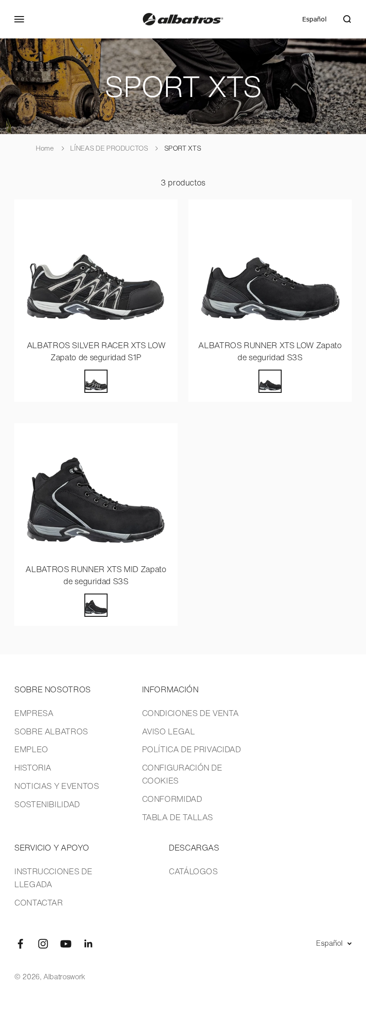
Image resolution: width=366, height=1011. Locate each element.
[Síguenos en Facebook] (20, 944)
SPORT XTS (182, 148)
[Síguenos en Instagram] (43, 944)
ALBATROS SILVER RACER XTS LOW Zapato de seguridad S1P (96, 351)
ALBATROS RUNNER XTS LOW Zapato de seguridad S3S (269, 351)
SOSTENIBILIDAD (47, 804)
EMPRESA (33, 713)
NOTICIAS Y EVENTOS (56, 786)
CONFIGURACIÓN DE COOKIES (182, 774)
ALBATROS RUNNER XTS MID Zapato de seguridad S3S (95, 575)
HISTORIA (32, 767)
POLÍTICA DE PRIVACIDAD (191, 749)
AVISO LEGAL (168, 731)
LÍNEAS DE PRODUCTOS (110, 148)
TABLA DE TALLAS (177, 817)
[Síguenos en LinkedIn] (89, 944)
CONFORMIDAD (172, 799)
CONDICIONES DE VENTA (190, 713)
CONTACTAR (38, 902)
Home (45, 148)
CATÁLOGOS (193, 871)
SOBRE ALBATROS (51, 731)
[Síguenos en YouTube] (66, 944)
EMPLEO (31, 749)
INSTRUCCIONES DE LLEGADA (53, 877)
